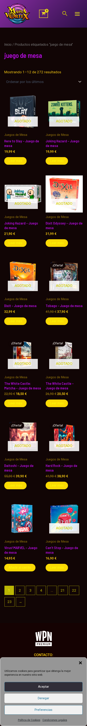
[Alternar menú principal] (77, 13)
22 (74, 590)
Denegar (43, 698)
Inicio (8, 45)
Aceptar (43, 687)
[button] (80, 663)
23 (9, 602)
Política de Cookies (29, 720)
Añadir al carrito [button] (19, 568)
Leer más (15, 161)
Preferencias (43, 710)
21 (63, 590)
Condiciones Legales (54, 720)
